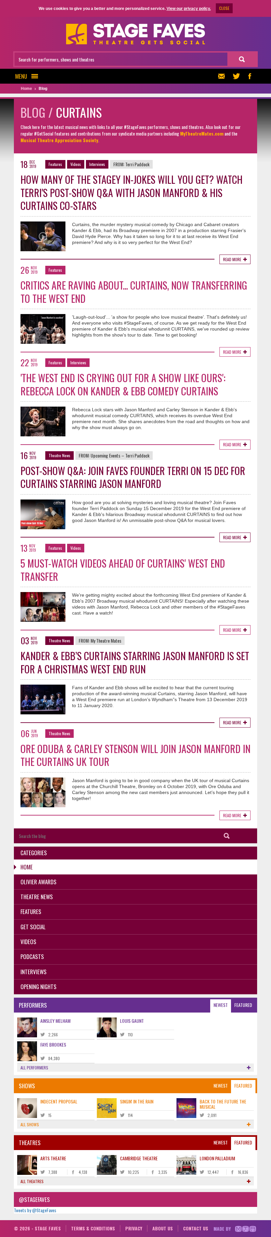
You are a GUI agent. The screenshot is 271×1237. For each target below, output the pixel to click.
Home (26, 867)
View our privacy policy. (189, 8)
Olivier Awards (38, 882)
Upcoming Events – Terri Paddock (120, 455)
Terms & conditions (93, 1228)
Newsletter (223, 76)
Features (55, 164)
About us (162, 1228)
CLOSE (224, 8)
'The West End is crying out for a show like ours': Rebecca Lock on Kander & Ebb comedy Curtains (122, 384)
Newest (220, 1004)
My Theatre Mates (106, 640)
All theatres (32, 1181)
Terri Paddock (137, 164)
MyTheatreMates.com (201, 133)
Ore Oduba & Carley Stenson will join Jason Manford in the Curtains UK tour (135, 755)
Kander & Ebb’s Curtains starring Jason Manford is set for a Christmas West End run (134, 662)
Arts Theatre (53, 1158)
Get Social (33, 927)
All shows (29, 1124)
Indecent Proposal (58, 1101)
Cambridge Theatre (139, 1158)
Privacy (133, 1228)
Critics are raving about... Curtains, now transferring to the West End (133, 292)
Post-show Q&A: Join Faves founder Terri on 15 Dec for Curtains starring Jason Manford (132, 477)
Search (226, 835)
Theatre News (59, 455)
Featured (243, 1004)
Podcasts (32, 956)
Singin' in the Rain (136, 1101)
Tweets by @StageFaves (35, 1210)
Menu (21, 76)
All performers (34, 1067)
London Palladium (217, 1158)
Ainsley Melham (55, 1020)
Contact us (195, 1228)
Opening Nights (38, 986)
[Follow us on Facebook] (249, 76)
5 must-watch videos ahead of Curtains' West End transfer (122, 570)
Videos (75, 164)
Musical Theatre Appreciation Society (59, 140)
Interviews (97, 164)
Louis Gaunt (132, 1020)
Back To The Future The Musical (223, 1104)
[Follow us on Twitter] (236, 76)
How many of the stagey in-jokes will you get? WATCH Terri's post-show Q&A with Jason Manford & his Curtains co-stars (131, 192)
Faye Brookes (53, 1044)
